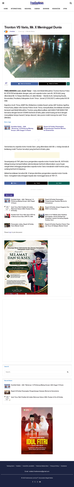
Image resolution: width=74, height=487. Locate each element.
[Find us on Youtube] (40, 482)
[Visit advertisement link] (37, 430)
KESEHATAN (56, 8)
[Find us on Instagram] (37, 482)
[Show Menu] (3, 3)
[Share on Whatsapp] (68, 83)
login (10, 232)
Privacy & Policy (54, 466)
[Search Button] (71, 3)
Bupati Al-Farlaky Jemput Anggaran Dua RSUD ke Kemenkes (57, 208)
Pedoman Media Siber (42, 466)
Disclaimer (64, 466)
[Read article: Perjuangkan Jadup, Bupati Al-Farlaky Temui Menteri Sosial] (7, 225)
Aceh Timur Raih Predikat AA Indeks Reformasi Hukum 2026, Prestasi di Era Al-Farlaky (22, 208)
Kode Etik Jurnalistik (28, 466)
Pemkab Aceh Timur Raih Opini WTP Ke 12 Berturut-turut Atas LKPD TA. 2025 (23, 215)
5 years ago (21, 31)
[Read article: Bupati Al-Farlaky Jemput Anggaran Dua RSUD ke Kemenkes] (41, 208)
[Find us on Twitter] (35, 482)
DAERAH (37, 8)
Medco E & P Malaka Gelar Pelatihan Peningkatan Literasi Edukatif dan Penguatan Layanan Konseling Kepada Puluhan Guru (56, 217)
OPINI (65, 8)
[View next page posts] (38, 140)
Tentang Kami (10, 466)
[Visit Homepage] (37, 3)
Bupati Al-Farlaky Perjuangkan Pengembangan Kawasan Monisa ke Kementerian (55, 128)
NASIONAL (28, 8)
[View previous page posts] (35, 140)
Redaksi (12, 31)
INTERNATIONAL (16, 8)
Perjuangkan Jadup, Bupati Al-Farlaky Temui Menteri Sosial (22, 225)
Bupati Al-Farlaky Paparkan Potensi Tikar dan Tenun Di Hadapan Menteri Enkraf (57, 225)
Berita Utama (31, 31)
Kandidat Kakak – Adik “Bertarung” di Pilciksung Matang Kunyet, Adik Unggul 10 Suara (22, 128)
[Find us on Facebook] (32, 482)
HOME (6, 8)
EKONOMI (46, 8)
